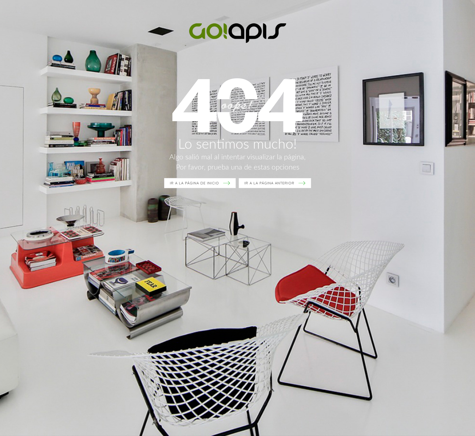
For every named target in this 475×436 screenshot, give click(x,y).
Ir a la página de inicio (194, 183)
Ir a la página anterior (269, 183)
